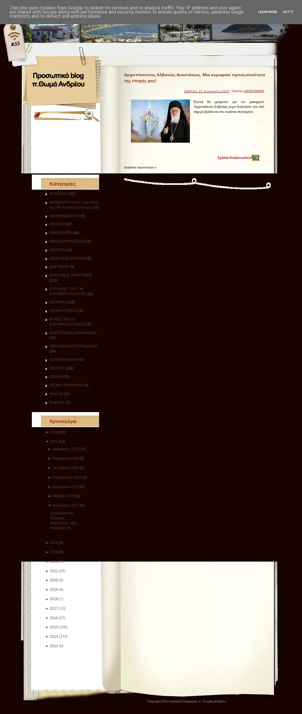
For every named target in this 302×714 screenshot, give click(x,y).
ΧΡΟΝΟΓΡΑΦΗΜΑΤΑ (66, 385)
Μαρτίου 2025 (63, 496)
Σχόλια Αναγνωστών (237, 158)
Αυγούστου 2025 (65, 487)
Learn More (267, 12)
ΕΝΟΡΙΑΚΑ (58, 302)
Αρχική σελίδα (195, 195)
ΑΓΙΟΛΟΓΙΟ (58, 194)
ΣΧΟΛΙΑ (55, 377)
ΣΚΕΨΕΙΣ (56, 368)
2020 (54, 580)
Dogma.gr (57, 402)
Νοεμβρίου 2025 (65, 458)
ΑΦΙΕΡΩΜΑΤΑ (60, 233)
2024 (54, 543)
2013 (54, 646)
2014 (54, 637)
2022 (54, 562)
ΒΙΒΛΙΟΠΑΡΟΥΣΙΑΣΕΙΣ (67, 241)
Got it (288, 12)
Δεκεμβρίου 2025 (66, 449)
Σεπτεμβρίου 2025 (66, 477)
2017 (54, 608)
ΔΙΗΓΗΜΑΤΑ (59, 267)
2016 (54, 618)
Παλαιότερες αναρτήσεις (250, 195)
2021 (54, 571)
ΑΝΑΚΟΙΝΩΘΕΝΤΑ (64, 216)
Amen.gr (56, 394)
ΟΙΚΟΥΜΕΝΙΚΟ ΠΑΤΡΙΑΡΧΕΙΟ (73, 346)
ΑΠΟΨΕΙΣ (57, 224)
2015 (54, 627)
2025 (54, 442)
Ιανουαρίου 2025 (65, 505)
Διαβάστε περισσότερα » (140, 167)
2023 (54, 552)
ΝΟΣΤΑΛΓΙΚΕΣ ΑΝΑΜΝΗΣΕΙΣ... (74, 333)
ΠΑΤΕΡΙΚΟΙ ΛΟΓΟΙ (64, 360)
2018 (54, 599)
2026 (54, 432)
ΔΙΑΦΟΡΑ (57, 250)
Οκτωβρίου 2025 (65, 468)
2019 (54, 590)
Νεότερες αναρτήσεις (142, 195)
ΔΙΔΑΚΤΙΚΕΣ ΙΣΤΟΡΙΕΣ (67, 258)
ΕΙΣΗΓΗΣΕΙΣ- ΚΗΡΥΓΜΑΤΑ (70, 275)
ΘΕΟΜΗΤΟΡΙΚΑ (62, 311)
